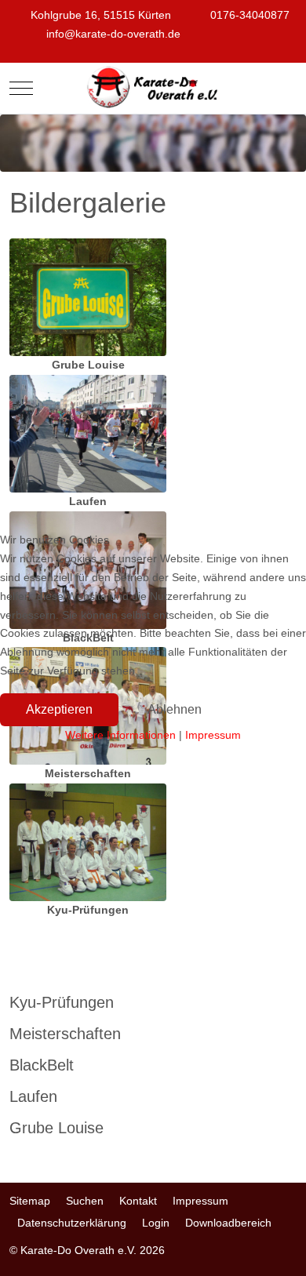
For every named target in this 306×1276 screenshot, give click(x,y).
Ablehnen (175, 709)
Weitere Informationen (120, 735)
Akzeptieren (59, 709)
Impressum (213, 735)
